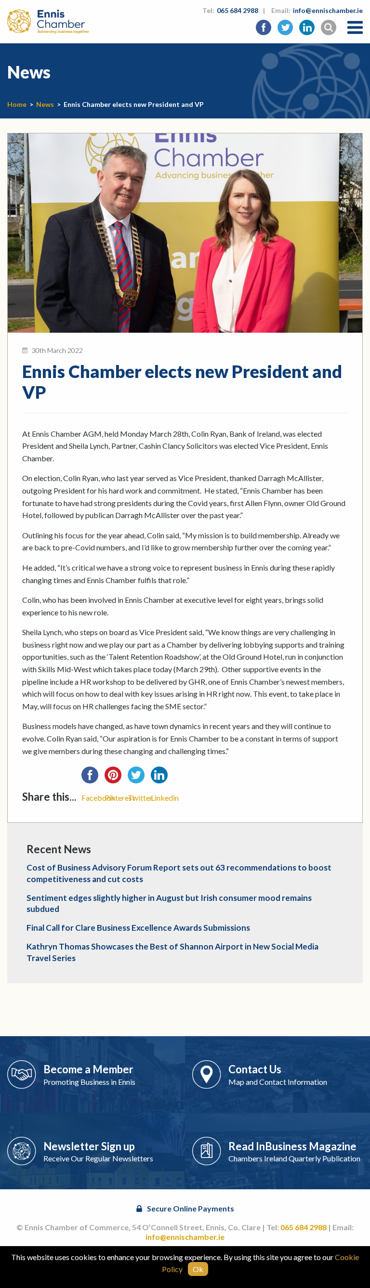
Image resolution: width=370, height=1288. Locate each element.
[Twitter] (139, 778)
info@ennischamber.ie (328, 10)
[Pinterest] (116, 778)
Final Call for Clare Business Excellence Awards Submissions (138, 928)
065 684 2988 (237, 10)
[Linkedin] (162, 778)
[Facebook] (93, 778)
